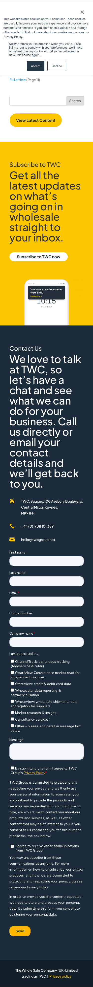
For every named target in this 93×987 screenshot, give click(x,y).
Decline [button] (57, 66)
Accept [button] (35, 66)
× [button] (82, 10)
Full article (17, 79)
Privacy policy (60, 976)
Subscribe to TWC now (38, 256)
